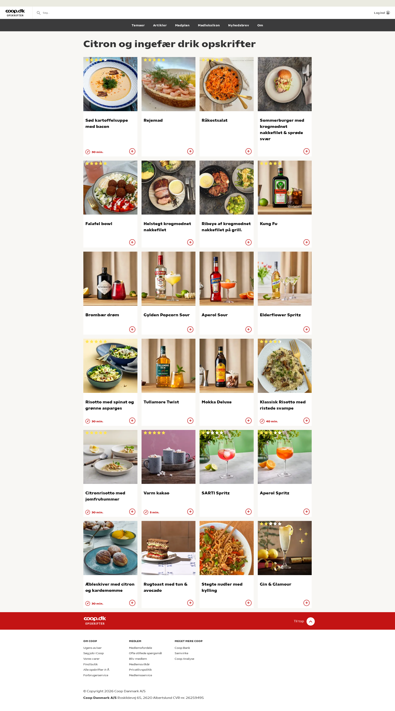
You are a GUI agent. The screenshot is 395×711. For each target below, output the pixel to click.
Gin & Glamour (275, 584)
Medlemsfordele (140, 648)
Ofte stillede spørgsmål (145, 653)
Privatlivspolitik (140, 669)
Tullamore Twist (161, 402)
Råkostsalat (215, 120)
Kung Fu (268, 223)
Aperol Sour (215, 315)
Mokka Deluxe (217, 402)
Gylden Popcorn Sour (167, 315)
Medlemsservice (140, 675)
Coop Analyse (184, 659)
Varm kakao (156, 493)
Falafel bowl (98, 223)
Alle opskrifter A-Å (96, 669)
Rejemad (153, 120)
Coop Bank (182, 648)
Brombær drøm (102, 315)
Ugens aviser (92, 648)
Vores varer (91, 659)
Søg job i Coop (93, 653)
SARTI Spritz (216, 493)
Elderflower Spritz (280, 315)
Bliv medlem (138, 659)
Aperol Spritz (274, 493)
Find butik (90, 664)
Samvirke (181, 653)
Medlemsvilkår (139, 664)
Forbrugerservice (95, 675)
